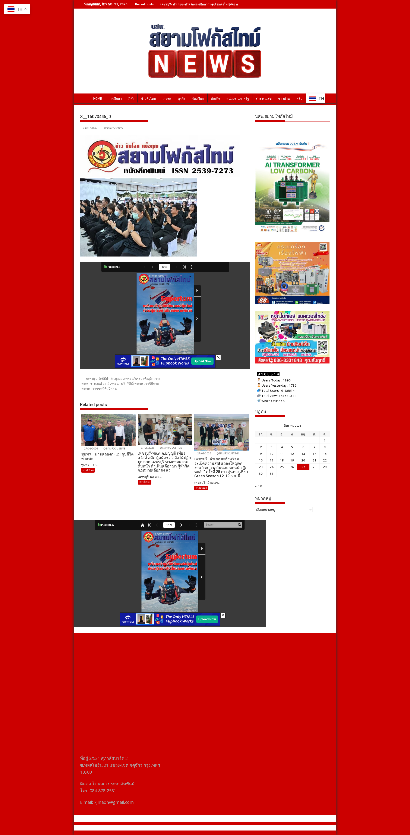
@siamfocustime (114, 128)
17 (272, 460)
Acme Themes (247, 828)
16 (261, 460)
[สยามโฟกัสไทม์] (84, 97)
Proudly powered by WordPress (177, 828)
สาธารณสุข (264, 99)
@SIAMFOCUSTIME (114, 448)
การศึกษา (115, 99)
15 (325, 453)
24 (272, 467)
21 (314, 460)
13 (303, 453)
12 (292, 453)
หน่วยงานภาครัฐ (237, 99)
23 (261, 467)
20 (303, 460)
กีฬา (131, 99)
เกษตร (167, 99)
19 (292, 460)
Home (97, 99)
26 (292, 467)
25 (282, 467)
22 (325, 460)
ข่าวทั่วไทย (148, 99)
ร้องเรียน (198, 99)
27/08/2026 (90, 448)
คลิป (299, 99)
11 (282, 453)
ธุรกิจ (182, 99)
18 (282, 460)
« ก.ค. (259, 486)
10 (272, 453)
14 (314, 453)
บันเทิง (215, 99)
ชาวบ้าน (284, 99)
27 (303, 467)
